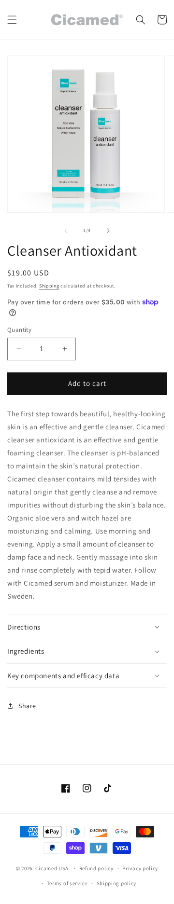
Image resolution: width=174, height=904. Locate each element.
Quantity (19, 330)
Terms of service (67, 883)
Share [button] (27, 705)
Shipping (49, 286)
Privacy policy (140, 868)
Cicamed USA (52, 868)
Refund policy (96, 868)
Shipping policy (117, 883)
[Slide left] (65, 230)
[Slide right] (108, 230)
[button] (12, 19)
